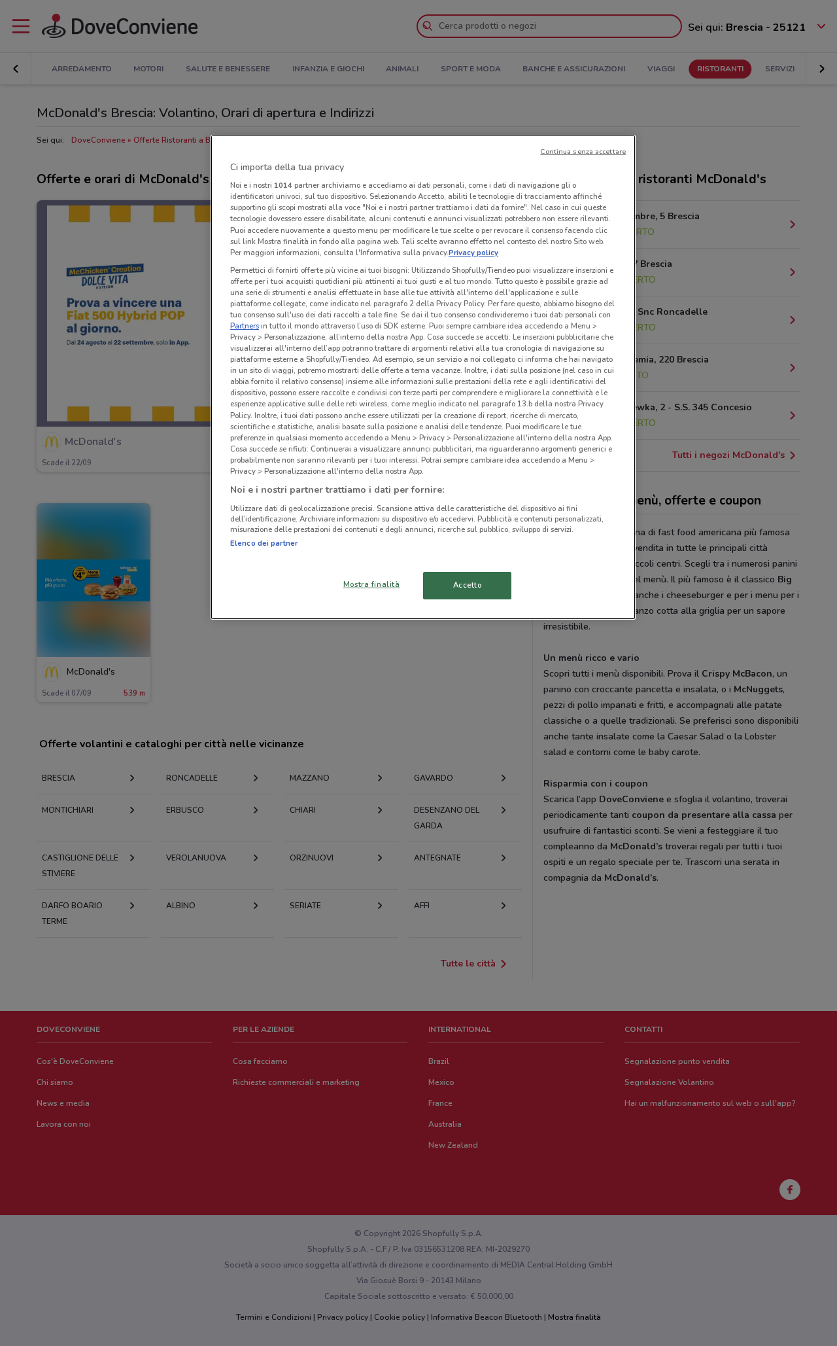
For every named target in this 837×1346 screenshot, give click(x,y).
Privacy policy (473, 252)
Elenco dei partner (264, 543)
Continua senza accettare (583, 151)
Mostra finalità (371, 584)
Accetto (467, 585)
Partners (244, 326)
